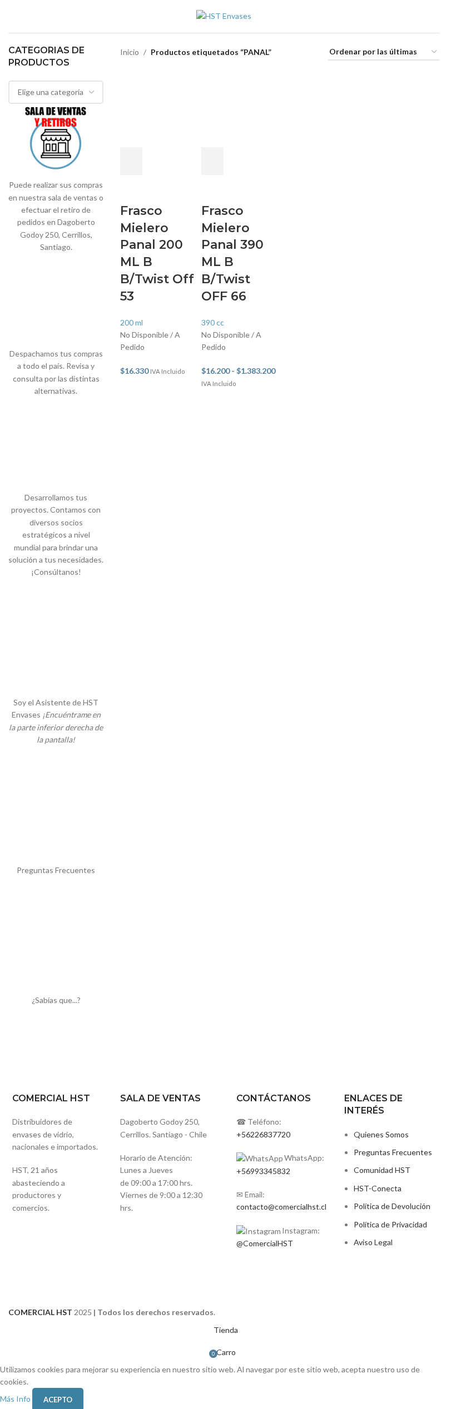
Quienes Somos (381, 1134)
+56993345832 (263, 1171)
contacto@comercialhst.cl (281, 1206)
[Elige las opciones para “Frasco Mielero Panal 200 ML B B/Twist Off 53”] (131, 161)
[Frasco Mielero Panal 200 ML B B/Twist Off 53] (158, 109)
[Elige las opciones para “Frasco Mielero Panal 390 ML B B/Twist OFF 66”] (212, 161)
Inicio (129, 52)
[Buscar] (439, 17)
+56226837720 (263, 1134)
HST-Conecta (378, 1188)
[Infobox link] (168, 1125)
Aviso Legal (373, 1242)
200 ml (131, 322)
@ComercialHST (264, 1243)
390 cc (212, 322)
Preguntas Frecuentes (393, 1152)
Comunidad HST (382, 1170)
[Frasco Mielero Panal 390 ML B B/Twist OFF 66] (239, 109)
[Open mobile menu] (13, 17)
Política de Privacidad (390, 1224)
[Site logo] (223, 15)
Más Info (16, 1398)
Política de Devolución (392, 1206)
